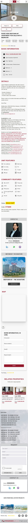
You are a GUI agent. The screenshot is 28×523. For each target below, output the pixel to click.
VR (6, 29)
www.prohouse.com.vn (15, 144)
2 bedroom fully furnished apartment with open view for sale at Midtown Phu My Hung (7, 398)
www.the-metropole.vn (18, 149)
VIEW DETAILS (14, 284)
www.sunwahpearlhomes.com (14, 152)
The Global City (7, 511)
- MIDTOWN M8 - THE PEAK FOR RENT (9, 436)
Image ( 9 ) (6, 25)
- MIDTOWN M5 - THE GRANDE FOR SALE (9, 415)
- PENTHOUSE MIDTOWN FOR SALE (8, 423)
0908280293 (10, 483)
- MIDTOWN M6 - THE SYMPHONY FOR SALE (10, 417)
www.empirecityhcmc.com (16, 147)
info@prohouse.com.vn (11, 485)
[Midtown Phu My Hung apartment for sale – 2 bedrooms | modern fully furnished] (20, 391)
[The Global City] (7, 508)
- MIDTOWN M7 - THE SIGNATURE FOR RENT (10, 434)
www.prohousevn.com (18, 146)
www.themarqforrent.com (16, 153)
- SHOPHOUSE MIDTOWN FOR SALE (8, 424)
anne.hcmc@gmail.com (9, 113)
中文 (18, 1)
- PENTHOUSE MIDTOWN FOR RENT (8, 438)
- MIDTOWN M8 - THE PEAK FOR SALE (9, 421)
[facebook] (10, 488)
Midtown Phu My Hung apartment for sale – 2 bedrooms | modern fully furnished (20, 398)
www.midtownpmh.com (17, 150)
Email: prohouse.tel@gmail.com (14, 242)
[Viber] (18, 488)
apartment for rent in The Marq (11, 138)
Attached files (7, 472)
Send (14, 365)
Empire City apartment (21, 511)
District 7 (14, 139)
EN (14, 1)
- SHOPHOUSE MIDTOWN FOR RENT (8, 440)
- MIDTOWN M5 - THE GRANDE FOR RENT (9, 430)
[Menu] (1, 2)
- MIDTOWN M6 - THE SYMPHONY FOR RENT (10, 432)
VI (11, 1)
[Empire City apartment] (20, 508)
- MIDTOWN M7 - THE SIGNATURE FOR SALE (10, 419)
